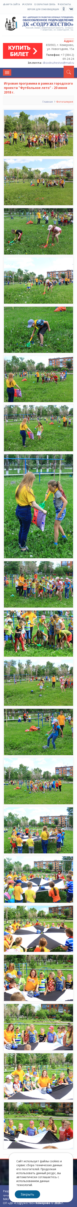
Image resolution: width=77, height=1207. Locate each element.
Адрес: (69, 41)
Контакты (65, 4)
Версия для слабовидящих (43, 9)
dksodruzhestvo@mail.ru (58, 63)
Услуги (28, 4)
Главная (47, 101)
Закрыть (27, 1194)
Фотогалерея (64, 101)
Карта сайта (12, 4)
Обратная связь (45, 4)
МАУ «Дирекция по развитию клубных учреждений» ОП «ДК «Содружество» (38, 26)
